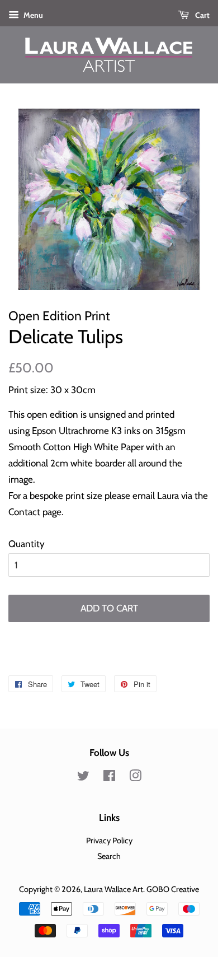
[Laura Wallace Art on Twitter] (83, 778)
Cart (201, 15)
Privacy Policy (109, 840)
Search (109, 856)
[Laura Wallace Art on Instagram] (135, 778)
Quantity (26, 543)
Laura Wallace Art (113, 889)
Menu (32, 15)
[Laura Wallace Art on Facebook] (109, 778)
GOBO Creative (172, 889)
